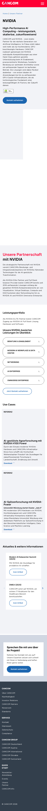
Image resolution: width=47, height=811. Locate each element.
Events (5, 779)
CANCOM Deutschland (12, 744)
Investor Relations (10, 700)
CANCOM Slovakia (10, 755)
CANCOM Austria (9, 748)
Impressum (6, 726)
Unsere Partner (16, 13)
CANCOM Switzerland (11, 759)
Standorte (6, 711)
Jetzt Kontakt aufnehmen (17, 391)
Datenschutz (7, 730)
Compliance (7, 733)
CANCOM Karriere (10, 704)
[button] (42, 3)
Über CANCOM (8, 693)
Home (5, 13)
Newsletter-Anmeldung (7, 773)
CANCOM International (12, 752)
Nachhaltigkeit (8, 697)
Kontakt (5, 722)
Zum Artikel (18, 572)
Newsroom (6, 708)
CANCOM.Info (8, 789)
